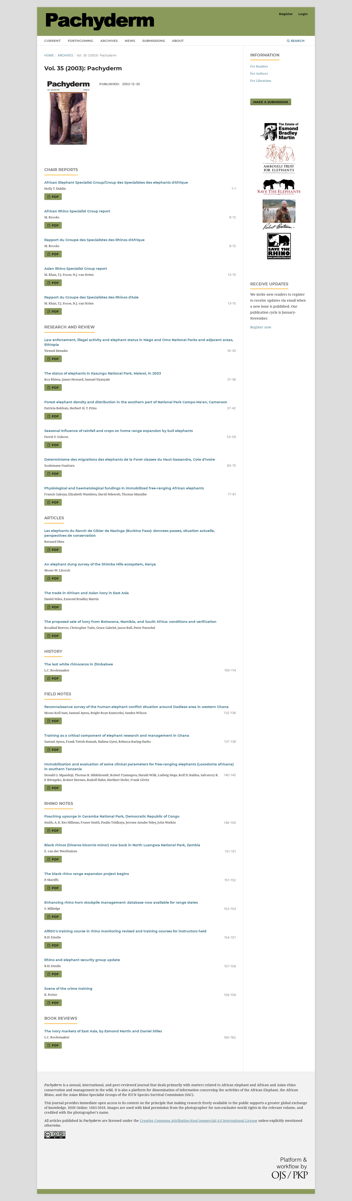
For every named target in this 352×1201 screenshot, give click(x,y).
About (178, 41)
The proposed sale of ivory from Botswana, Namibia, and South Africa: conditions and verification (130, 622)
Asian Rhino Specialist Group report (75, 268)
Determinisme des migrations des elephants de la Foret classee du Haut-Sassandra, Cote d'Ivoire (129, 459)
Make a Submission (270, 102)
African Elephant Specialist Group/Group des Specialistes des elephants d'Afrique (116, 182)
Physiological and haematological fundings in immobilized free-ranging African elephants (124, 488)
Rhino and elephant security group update (82, 960)
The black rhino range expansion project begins (86, 874)
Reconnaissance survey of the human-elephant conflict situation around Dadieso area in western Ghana (136, 707)
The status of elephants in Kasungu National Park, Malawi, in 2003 (102, 373)
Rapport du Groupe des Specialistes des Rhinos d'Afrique (94, 240)
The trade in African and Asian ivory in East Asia (86, 593)
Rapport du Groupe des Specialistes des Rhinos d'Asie (91, 297)
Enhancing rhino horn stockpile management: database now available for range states (121, 902)
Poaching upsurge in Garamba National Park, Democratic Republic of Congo (111, 816)
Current (52, 41)
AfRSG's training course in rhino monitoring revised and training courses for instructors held (125, 931)
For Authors (259, 73)
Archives (109, 41)
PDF (55, 197)
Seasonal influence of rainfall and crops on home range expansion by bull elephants (118, 431)
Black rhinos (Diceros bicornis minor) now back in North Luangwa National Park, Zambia (122, 845)
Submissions (153, 41)
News (130, 41)
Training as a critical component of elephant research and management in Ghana (116, 735)
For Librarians (260, 80)
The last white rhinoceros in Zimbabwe (78, 664)
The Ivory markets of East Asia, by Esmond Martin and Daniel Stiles (103, 1031)
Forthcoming (80, 41)
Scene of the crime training (68, 988)
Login (303, 14)
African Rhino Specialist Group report (77, 211)
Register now (260, 327)
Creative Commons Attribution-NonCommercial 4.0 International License (198, 1120)
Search (297, 41)
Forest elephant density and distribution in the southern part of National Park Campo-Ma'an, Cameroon (135, 402)
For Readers (259, 66)
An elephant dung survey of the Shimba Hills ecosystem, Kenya (100, 564)
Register (286, 14)
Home (49, 55)
